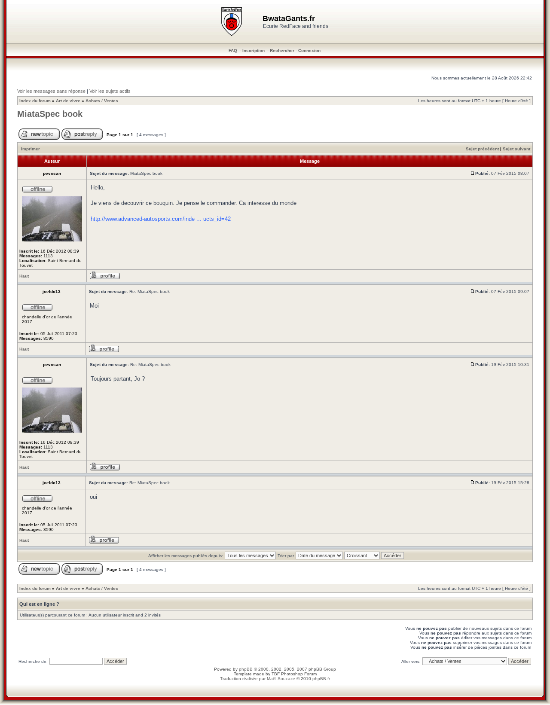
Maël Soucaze (281, 678)
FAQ (233, 50)
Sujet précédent (482, 148)
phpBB (246, 669)
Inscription (253, 50)
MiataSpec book (49, 114)
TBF (276, 673)
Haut (24, 276)
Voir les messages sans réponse (51, 91)
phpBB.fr (321, 678)
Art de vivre (68, 100)
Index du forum (35, 100)
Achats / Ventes (102, 100)
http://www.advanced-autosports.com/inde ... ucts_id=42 (161, 219)
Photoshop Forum (299, 673)
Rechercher (282, 50)
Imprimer (30, 148)
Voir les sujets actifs (110, 91)
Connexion (309, 50)
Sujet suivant (516, 148)
